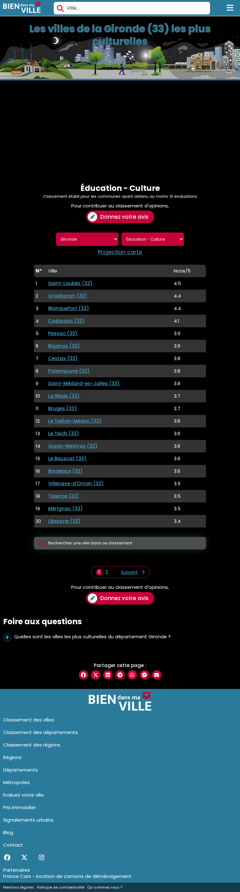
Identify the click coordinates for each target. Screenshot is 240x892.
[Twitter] (24, 857)
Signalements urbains (28, 820)
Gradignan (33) (67, 296)
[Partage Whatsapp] (132, 675)
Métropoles (16, 782)
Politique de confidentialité (60, 887)
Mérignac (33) (65, 508)
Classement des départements (40, 732)
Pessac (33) (63, 333)
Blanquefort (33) (68, 308)
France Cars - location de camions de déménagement (67, 876)
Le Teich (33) (63, 433)
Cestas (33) (63, 358)
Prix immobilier (19, 807)
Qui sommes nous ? (104, 887)
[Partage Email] (156, 675)
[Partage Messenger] (144, 675)
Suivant (129, 572)
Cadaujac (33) (66, 321)
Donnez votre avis (124, 217)
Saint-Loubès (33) (70, 283)
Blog (8, 832)
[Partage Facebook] (83, 675)
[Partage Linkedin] (107, 675)
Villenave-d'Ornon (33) (76, 483)
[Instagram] (41, 857)
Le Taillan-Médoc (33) (75, 421)
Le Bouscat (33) (67, 458)
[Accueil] (22, 8)
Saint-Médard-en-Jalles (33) (84, 383)
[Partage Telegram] (120, 675)
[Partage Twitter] (95, 675)
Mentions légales (18, 887)
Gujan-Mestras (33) (73, 446)
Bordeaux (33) (65, 471)
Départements (20, 770)
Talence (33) (63, 496)
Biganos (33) (64, 346)
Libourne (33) (64, 521)
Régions (12, 757)
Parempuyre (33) (69, 371)
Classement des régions (31, 745)
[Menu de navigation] (230, 8)
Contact (13, 845)
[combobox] (132, 8)
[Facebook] (7, 857)
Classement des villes (28, 719)
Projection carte (120, 252)
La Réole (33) (64, 396)
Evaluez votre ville (23, 795)
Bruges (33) (62, 408)
